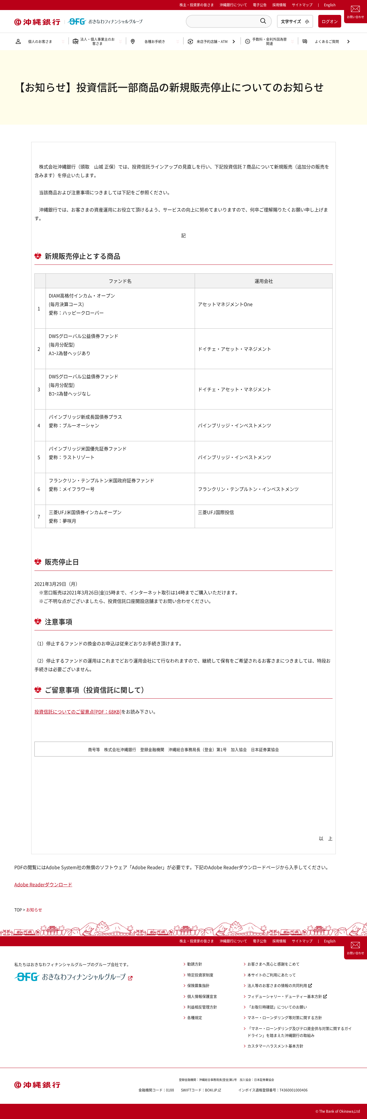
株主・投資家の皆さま (196, 4)
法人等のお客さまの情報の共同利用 (277, 985)
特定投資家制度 (200, 974)
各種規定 (194, 1017)
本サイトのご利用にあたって (271, 974)
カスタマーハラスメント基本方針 (275, 1046)
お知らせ (34, 909)
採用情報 (279, 4)
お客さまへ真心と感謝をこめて (273, 964)
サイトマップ (302, 4)
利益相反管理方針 (202, 1007)
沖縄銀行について (233, 4)
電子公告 (260, 4)
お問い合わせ (355, 17)
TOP (18, 909)
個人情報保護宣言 (202, 996)
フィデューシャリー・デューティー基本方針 (284, 996)
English (329, 941)
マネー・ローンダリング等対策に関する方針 (284, 1017)
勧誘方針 (194, 964)
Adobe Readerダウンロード (43, 884)
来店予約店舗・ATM (212, 41)
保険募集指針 (198, 985)
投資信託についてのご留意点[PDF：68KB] (77, 711)
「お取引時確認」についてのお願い (277, 1007)
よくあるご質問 (327, 41)
